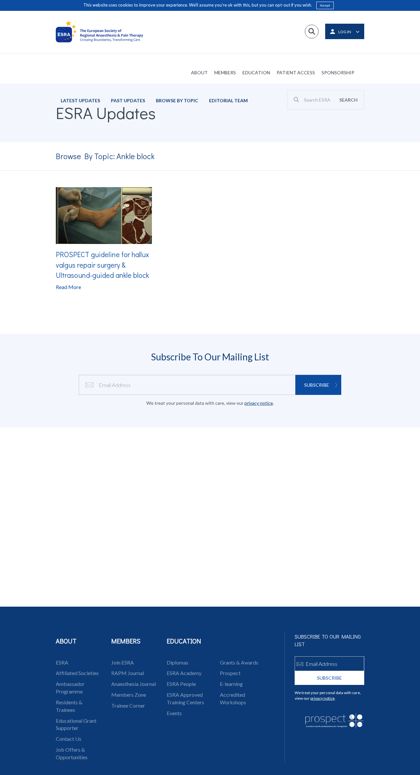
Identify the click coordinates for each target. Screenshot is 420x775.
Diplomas (177, 662)
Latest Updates (80, 100)
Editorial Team (228, 100)
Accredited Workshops (233, 698)
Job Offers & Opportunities (72, 753)
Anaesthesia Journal (133, 684)
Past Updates (128, 100)
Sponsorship (338, 72)
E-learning (231, 684)
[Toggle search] (312, 31)
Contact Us (68, 739)
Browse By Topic (177, 100)
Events (174, 713)
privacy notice (258, 403)
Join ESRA (122, 662)
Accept (325, 5)
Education (256, 72)
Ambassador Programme (70, 687)
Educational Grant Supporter (76, 724)
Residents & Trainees (69, 706)
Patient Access (296, 72)
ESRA (62, 662)
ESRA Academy (184, 673)
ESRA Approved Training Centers (185, 698)
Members (225, 72)
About (199, 72)
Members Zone (128, 694)
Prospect (230, 673)
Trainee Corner (128, 705)
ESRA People (181, 684)
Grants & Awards (239, 662)
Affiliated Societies (77, 673)
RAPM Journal (127, 673)
